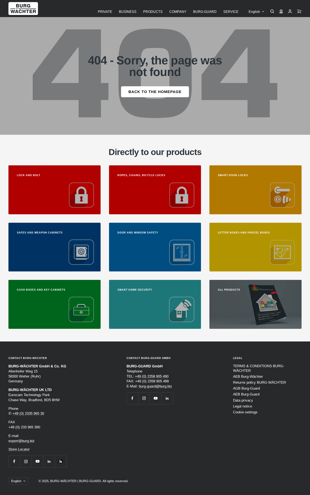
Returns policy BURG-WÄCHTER (259, 382)
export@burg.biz (21, 441)
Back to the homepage (155, 92)
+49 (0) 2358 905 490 (151, 376)
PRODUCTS (153, 11)
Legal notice (242, 406)
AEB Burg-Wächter (248, 377)
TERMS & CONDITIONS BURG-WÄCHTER (258, 368)
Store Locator (19, 449)
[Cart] (299, 11)
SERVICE (231, 11)
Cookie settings (245, 412)
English (254, 11)
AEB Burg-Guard (246, 394)
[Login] (290, 11)
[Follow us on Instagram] (26, 461)
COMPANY (177, 11)
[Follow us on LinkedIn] (49, 461)
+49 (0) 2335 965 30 (28, 413)
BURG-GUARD (205, 11)
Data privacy (243, 400)
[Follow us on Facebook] (14, 461)
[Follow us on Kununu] (60, 461)
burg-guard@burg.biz (155, 386)
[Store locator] (281, 11)
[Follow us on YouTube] (37, 461)
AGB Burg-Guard (246, 388)
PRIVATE (105, 11)
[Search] (272, 11)
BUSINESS (127, 11)
